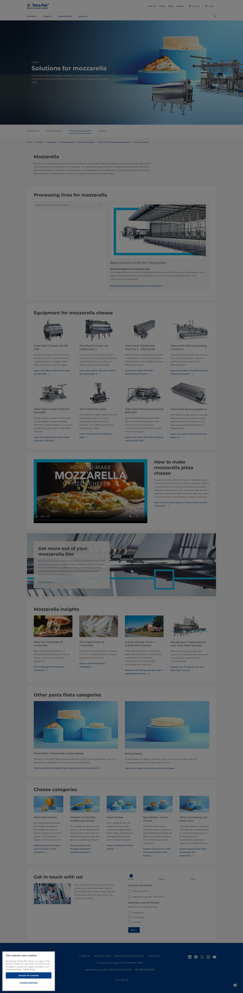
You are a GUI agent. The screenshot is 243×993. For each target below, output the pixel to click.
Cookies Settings (29, 982)
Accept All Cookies (29, 975)
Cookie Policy (29, 969)
